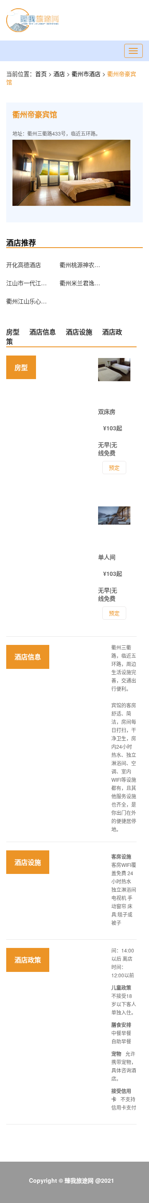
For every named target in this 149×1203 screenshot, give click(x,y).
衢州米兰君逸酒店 (80, 283)
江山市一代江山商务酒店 (27, 283)
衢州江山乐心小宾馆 (27, 301)
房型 (12, 332)
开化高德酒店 (23, 264)
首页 (41, 73)
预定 (114, 613)
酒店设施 (79, 332)
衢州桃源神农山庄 (80, 264)
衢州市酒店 (87, 73)
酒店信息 (42, 332)
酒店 (60, 73)
